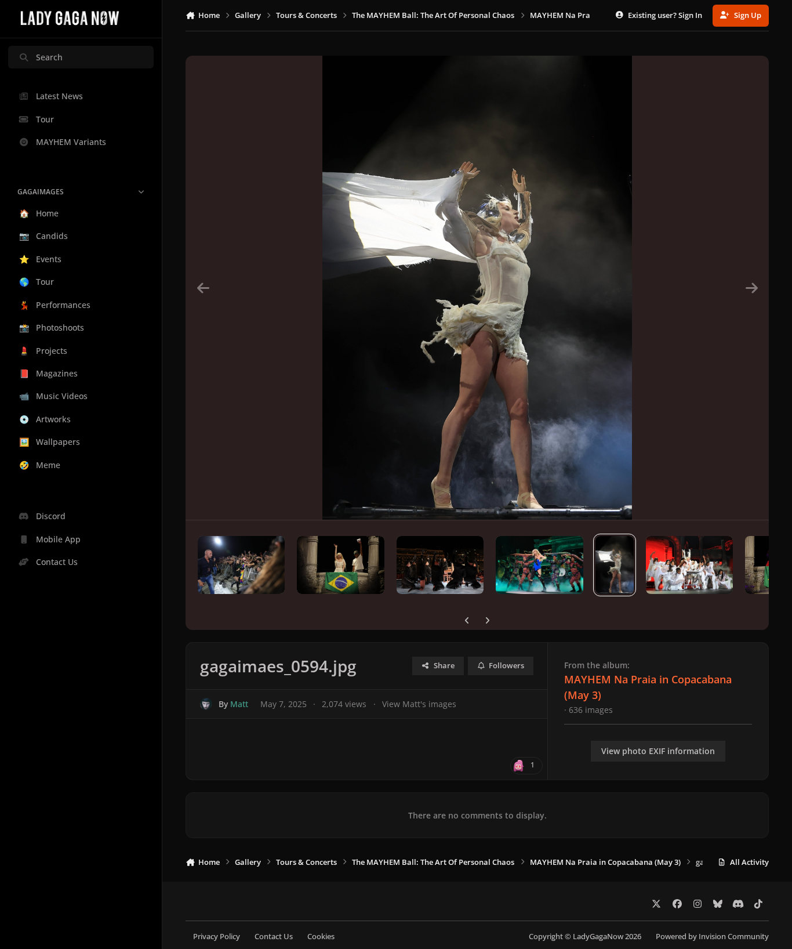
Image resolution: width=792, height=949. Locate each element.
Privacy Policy (216, 936)
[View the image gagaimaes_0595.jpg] (539, 565)
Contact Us (274, 936)
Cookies (321, 936)
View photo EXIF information (658, 750)
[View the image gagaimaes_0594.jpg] (614, 565)
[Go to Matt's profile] (206, 704)
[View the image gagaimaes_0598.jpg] (241, 565)
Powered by (712, 936)
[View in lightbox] (476, 288)
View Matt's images (419, 703)
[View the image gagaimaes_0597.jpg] (340, 565)
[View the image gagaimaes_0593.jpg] (689, 565)
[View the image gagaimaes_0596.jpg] (440, 565)
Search (49, 57)
